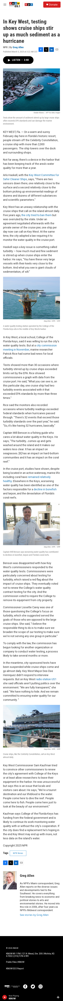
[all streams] (59, 997)
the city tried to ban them (36, 215)
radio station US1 (46, 679)
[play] (5, 997)
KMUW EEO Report (15, 968)
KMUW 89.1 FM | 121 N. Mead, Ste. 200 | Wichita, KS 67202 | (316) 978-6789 (30, 955)
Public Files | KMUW (15, 962)
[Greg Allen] (10, 880)
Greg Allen (18, 47)
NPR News (18, 853)
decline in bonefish (45, 489)
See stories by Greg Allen (34, 915)
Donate (53, 4)
